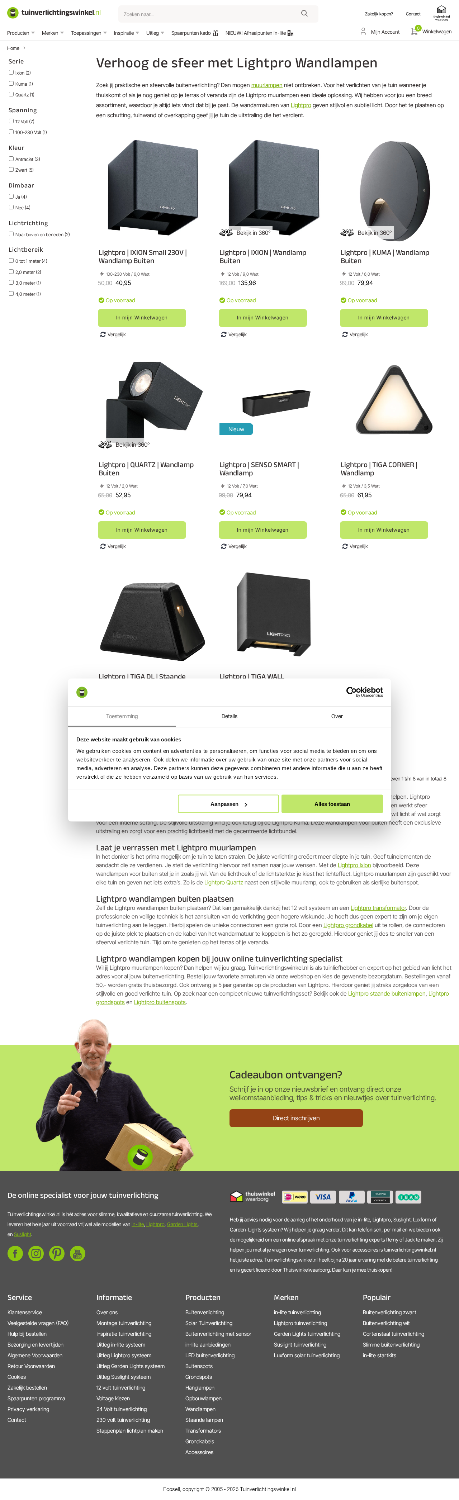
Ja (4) (21, 197)
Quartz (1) (24, 95)
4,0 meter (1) (28, 294)
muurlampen (267, 85)
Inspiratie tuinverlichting (123, 1333)
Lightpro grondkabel (348, 925)
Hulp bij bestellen (27, 1333)
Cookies (17, 1376)
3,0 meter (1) (28, 283)
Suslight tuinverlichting (300, 1344)
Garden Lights (182, 1224)
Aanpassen (224, 804)
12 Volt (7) (24, 121)
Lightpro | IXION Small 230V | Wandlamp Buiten (143, 256)
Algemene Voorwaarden (35, 1355)
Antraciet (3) (27, 159)
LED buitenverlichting (210, 1355)
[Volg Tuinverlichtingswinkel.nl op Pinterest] (57, 1259)
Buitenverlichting (204, 1312)
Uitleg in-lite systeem (120, 1344)
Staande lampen (204, 1419)
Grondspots (198, 1376)
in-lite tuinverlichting (297, 1312)
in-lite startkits (379, 1355)
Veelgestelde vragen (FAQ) (38, 1323)
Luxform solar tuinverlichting (307, 1355)
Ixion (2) (23, 73)
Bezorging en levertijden (35, 1344)
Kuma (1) (24, 84)
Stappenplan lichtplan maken (129, 1430)
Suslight (22, 1234)
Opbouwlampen (203, 1398)
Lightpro (301, 105)
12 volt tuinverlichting (120, 1387)
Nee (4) (22, 207)
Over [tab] (337, 715)
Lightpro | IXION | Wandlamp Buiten (262, 256)
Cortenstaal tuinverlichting (393, 1333)
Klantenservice (25, 1312)
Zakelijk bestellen (27, 1387)
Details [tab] (230, 715)
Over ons (107, 1312)
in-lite (138, 1224)
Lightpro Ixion (354, 865)
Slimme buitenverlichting (391, 1344)
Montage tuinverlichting (123, 1323)
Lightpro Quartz (223, 882)
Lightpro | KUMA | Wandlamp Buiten (385, 256)
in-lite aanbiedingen (208, 1344)
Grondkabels (199, 1441)
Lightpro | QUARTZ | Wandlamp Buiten (146, 468)
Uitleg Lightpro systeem (123, 1355)
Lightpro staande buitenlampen (387, 993)
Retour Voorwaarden (31, 1366)
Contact (17, 1419)
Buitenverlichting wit (386, 1323)
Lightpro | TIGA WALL (251, 676)
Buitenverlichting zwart (389, 1312)
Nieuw (236, 429)
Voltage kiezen (113, 1398)
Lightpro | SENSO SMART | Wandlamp (259, 468)
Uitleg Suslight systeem (123, 1376)
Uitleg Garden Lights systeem (130, 1366)
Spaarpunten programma (36, 1398)
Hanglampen (199, 1387)
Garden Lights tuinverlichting (307, 1333)
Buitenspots (199, 1366)
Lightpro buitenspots (160, 1002)
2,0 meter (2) (28, 272)
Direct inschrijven (296, 1118)
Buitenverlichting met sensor (218, 1333)
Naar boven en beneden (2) (42, 234)
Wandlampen (200, 1409)
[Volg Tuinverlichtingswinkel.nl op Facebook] (15, 1259)
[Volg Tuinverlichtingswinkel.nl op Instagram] (36, 1259)
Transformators (203, 1430)
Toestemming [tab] (122, 715)
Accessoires (199, 1452)
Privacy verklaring (28, 1409)
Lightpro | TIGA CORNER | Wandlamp (379, 468)
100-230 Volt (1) (31, 132)
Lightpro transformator (378, 907)
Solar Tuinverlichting (208, 1323)
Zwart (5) (24, 170)
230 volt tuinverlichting (123, 1419)
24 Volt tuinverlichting (121, 1409)
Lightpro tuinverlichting (300, 1323)
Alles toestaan (332, 804)
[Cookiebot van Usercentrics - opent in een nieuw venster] (351, 692)
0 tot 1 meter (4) (31, 261)
